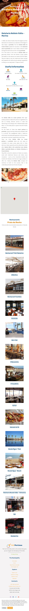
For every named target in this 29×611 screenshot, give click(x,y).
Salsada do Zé (14, 427)
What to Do (14, 572)
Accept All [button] (10, 607)
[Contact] (23, 76)
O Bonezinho (14, 362)
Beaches (15, 578)
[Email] (21, 89)
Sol (14, 514)
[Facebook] (13, 597)
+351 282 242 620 (14, 584)
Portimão (14, 561)
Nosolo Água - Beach (14, 471)
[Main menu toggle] (26, 1)
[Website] (8, 89)
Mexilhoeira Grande (14, 565)
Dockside (14, 318)
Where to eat (14, 576)
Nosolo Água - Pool (14, 449)
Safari (14, 405)
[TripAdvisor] (14, 93)
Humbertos (14, 536)
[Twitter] (15, 597)
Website (8, 90)
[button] (3, 175)
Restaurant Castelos (15, 297)
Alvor (14, 563)
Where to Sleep (14, 574)
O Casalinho (14, 384)
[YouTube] (18, 597)
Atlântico (14, 275)
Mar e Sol (14, 340)
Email (21, 90)
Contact (23, 78)
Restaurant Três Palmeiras (14, 253)
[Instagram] (10, 597)
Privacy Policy (14, 554)
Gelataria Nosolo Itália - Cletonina (14, 492)
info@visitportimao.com (14, 586)
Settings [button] (4, 607)
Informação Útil (14, 567)
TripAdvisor (14, 94)
